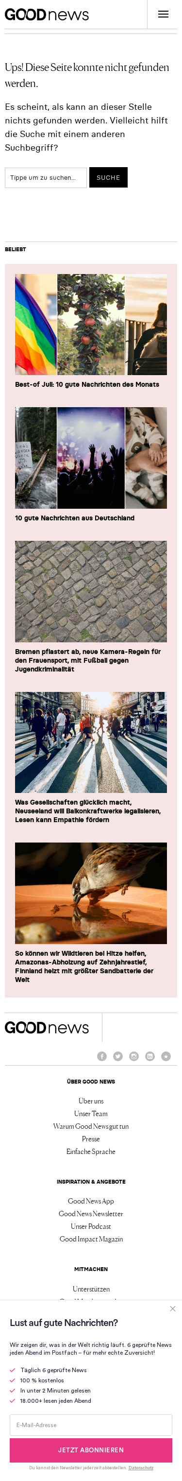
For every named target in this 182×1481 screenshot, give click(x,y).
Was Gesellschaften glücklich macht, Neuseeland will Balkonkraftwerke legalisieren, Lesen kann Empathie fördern (88, 811)
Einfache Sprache (91, 1151)
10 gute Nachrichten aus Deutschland (74, 518)
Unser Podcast (91, 1226)
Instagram (134, 1060)
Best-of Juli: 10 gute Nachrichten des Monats (87, 384)
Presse (91, 1138)
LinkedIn (150, 1060)
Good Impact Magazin (91, 1238)
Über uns (91, 1100)
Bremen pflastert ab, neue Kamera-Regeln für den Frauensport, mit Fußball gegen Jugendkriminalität (88, 660)
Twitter (118, 1060)
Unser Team (91, 1113)
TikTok (166, 1060)
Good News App (91, 1200)
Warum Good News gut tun (91, 1126)
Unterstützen (91, 1288)
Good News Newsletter (91, 1213)
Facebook (102, 1060)
